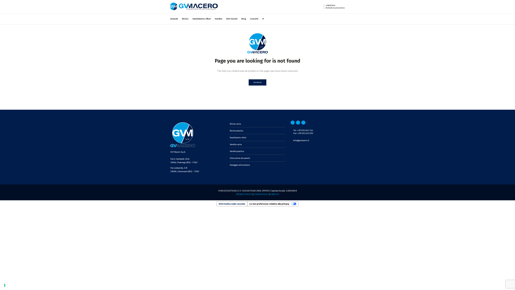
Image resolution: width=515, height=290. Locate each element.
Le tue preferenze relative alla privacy (269, 203)
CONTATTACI (330, 5)
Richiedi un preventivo (335, 8)
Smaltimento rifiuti (238, 137)
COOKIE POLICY (261, 194)
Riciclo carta (235, 124)
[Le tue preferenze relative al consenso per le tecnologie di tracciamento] (4, 285)
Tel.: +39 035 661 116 (303, 130)
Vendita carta (236, 144)
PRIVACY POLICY (244, 194)
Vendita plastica (237, 151)
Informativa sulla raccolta (232, 203)
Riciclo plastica (236, 130)
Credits (275, 194)
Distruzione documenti (240, 158)
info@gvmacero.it (301, 140)
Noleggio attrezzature (240, 165)
